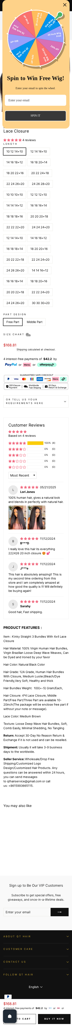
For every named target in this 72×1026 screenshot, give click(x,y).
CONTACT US (14, 961)
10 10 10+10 (14, 194)
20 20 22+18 (15, 292)
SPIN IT (35, 115)
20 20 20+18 (39, 216)
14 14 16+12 (40, 270)
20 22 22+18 (15, 259)
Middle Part (34, 322)
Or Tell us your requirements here (24, 401)
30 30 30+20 (41, 303)
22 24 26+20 (15, 184)
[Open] (10, 1016)
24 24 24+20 (41, 227)
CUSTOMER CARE (18, 949)
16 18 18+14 (14, 249)
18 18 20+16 (38, 281)
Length (10, 144)
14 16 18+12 (14, 162)
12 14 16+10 (38, 151)
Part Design (15, 314)
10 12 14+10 (14, 151)
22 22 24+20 (40, 292)
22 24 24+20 (40, 259)
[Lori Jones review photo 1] (17, 517)
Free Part (12, 322)
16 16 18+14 (14, 281)
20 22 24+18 (40, 173)
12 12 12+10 (38, 194)
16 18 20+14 (38, 162)
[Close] (65, 5)
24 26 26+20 (15, 270)
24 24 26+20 (15, 303)
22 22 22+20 (15, 227)
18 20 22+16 (15, 173)
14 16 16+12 (38, 238)
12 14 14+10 (14, 238)
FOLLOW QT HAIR (18, 974)
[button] (12, 140)
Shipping (22, 349)
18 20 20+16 (39, 249)
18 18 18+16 (14, 216)
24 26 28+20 (41, 184)
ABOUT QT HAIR (17, 936)
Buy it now (54, 1018)
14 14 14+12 (14, 205)
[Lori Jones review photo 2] (36, 517)
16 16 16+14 (38, 205)
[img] (29, 487)
